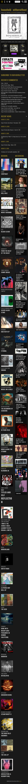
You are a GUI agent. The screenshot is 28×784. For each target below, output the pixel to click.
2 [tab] (4, 69)
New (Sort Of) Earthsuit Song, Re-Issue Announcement (11, 87)
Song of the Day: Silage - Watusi (7, 85)
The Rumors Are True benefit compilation (9, 106)
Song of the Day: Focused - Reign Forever (9, 90)
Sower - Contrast (4, 83)
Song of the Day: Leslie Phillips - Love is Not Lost (10, 108)
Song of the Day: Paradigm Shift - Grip (8, 110)
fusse (20, 781)
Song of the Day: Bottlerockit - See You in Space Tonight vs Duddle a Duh (12, 103)
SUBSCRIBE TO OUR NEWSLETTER (13, 75)
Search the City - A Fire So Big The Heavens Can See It (11, 95)
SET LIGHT (17, 1)
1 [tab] (2, 69)
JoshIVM (13, 12)
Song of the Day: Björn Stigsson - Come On (9, 130)
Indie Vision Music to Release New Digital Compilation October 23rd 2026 (13, 93)
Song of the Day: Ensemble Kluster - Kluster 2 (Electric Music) (13, 111)
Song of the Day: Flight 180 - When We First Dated (11, 101)
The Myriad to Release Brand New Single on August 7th (11, 99)
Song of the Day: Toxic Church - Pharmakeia (9, 89)
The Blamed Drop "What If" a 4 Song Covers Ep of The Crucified (13, 97)
